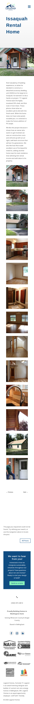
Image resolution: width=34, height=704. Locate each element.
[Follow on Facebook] (11, 633)
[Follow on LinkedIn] (22, 633)
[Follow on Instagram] (17, 633)
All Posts (25, 541)
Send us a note (17, 583)
